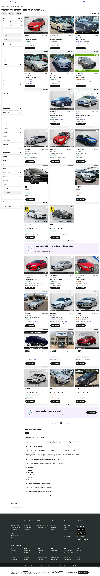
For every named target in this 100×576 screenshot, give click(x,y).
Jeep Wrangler (54, 550)
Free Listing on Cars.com (42, 525)
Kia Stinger (79, 555)
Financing (13, 537)
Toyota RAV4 (13, 550)
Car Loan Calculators (55, 520)
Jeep (52, 548)
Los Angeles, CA (67, 525)
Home (2, 6)
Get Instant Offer (41, 523)
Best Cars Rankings (28, 527)
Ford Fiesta (30, 477)
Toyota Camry (14, 557)
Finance (39, 2)
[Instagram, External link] (85, 539)
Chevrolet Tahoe (67, 557)
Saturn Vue (30, 472)
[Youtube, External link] (83, 539)
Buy (22, 2)
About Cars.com (26, 565)
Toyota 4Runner (14, 559)
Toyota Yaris (30, 467)
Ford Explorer (40, 559)
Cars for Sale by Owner (16, 527)
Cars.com (61, 571)
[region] (50, 571)
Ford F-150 (40, 555)
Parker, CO (13, 6)
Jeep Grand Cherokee (55, 552)
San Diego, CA (67, 536)
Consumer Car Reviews (29, 520)
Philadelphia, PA (67, 531)
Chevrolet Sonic (32, 479)
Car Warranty (53, 527)
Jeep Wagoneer (54, 555)
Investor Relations (41, 565)
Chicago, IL (66, 520)
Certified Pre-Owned (15, 525)
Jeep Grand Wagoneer (55, 557)
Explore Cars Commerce (82, 520)
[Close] (98, 567)
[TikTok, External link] (78, 539)
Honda (25, 548)
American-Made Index (29, 531)
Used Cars (13, 520)
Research (33, 2)
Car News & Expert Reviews (30, 523)
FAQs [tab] (27, 433)
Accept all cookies (83, 572)
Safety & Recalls (27, 529)
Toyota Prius (13, 552)
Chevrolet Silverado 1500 (69, 552)
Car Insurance (54, 529)
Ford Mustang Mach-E (42, 557)
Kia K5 (78, 557)
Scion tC (30, 470)
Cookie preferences (71, 572)
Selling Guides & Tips (41, 527)
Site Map (52, 534)
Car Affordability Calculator (56, 523)
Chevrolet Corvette (68, 550)
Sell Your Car (40, 520)
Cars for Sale (7, 6)
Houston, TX (66, 523)
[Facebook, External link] (80, 539)
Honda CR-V (27, 550)
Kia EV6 (78, 559)
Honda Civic (26, 552)
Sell (26, 2)
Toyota (12, 548)
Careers (50, 565)
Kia (78, 548)
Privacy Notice (25, 571)
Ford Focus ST (31, 474)
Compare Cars (27, 525)
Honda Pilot (26, 557)
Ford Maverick (41, 550)
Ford (18, 6)
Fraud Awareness (67, 565)
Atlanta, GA (66, 529)
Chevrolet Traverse (68, 555)
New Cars (13, 523)
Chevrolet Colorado (68, 559)
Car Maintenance (54, 531)
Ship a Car (53, 525)
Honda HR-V (27, 559)
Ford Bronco (40, 552)
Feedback (75, 565)
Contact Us (33, 565)
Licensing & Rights (57, 565)
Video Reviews (27, 534)
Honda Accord (27, 555)
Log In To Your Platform (82, 523)
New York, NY (66, 534)
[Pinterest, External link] (88, 539)
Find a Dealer (14, 529)
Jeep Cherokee (54, 559)
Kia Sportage (80, 550)
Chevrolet (66, 548)
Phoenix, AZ (66, 527)
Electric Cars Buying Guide (16, 535)
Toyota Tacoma (14, 555)
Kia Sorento (79, 552)
